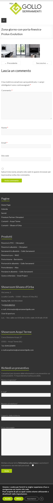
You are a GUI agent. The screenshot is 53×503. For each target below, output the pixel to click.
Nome (4, 127)
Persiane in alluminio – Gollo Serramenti (17, 272)
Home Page (6, 205)
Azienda (4, 209)
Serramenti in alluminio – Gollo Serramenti (18, 251)
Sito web (5, 155)
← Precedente (11, 63)
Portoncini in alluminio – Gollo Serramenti (17, 263)
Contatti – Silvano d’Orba (11, 225)
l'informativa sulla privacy (28, 463)
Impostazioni (31, 499)
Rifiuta (18, 499)
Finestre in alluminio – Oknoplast (14, 247)
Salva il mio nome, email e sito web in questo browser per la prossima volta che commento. (26, 173)
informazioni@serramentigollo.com (20, 309)
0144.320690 (10, 346)
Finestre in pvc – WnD (10, 255)
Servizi (3, 213)
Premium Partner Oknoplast (12, 217)
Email (4, 142)
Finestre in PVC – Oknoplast (12, 243)
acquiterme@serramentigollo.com (20, 350)
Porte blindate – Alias (10, 267)
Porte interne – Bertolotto (12, 259)
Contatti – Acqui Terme (10, 221)
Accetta (7, 499)
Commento (6, 90)
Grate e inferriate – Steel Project (14, 276)
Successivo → (42, 63)
